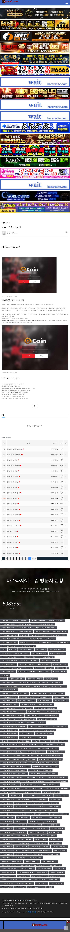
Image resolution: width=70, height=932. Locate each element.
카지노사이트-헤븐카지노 (45, 704)
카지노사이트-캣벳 (7, 806)
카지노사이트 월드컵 (13, 520)
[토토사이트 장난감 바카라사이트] (35, 207)
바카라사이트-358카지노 (61, 642)
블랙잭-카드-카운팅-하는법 (35, 679)
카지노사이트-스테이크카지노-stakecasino (13, 712)
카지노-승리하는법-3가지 (8, 682)
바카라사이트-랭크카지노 (38, 620)
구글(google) (31, 320)
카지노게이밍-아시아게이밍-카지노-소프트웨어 (44, 763)
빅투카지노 (42, 737)
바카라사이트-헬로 (20, 858)
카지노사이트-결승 (7, 803)
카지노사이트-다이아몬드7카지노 (29, 730)
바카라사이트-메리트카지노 (9, 635)
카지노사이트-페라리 (22, 825)
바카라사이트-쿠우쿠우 (44, 850)
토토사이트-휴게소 (41, 883)
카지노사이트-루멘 (7, 828)
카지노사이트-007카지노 (8, 719)
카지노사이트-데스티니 (22, 803)
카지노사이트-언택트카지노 (53, 712)
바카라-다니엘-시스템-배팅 (9, 657)
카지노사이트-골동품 (61, 795)
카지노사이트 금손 (12, 487)
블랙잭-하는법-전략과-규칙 (16, 679)
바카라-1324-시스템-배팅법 (27, 664)
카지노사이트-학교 (21, 832)
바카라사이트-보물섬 (59, 850)
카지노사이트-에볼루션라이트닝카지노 (12, 715)
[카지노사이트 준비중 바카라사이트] (35, 82)
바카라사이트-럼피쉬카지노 (26, 646)
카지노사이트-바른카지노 (24, 839)
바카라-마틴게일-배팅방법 (22, 653)
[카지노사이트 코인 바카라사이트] (35, 347)
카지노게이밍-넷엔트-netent (50, 785)
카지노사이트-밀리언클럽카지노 (47, 719)
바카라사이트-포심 (7, 854)
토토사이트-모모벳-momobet (25, 883)
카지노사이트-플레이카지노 (27, 737)
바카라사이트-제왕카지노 (8, 628)
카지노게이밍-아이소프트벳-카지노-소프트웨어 (14, 774)
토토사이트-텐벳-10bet (57, 872)
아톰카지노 (43, 635)
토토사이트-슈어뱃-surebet (25, 872)
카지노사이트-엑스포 (37, 803)
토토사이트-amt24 (59, 868)
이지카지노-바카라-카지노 (59, 847)
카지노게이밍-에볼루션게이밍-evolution (50, 759)
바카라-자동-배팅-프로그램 (57, 649)
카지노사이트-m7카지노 (44, 697)
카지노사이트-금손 (51, 821)
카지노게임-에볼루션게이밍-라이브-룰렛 (22, 755)
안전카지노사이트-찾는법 (46, 744)
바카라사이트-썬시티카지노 (56, 620)
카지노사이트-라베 (7, 821)
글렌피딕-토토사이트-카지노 (9, 850)
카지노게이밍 (31, 759)
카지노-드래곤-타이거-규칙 (9, 690)
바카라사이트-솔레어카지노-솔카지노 (46, 628)
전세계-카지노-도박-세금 (40, 686)
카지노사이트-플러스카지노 (9, 730)
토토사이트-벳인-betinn (8, 872)
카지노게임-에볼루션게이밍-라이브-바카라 (13, 759)
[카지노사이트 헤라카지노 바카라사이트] (35, 139)
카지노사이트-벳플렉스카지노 (44, 733)
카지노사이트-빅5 (21, 810)
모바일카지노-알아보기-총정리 (27, 682)
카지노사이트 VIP (12, 547)
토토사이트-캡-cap (23, 876)
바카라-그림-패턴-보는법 (26, 649)
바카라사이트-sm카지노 (25, 628)
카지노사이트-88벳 (54, 806)
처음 (6, 558)
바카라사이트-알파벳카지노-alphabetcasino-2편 (42, 639)
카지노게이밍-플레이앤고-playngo (11, 781)
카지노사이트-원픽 (15, 795)
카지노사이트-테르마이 (39, 817)
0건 (9, 234)
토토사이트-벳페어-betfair (49, 861)
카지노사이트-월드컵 (23, 817)
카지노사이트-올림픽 (57, 828)
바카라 (3, 649)
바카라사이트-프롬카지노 (44, 642)
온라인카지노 (5, 741)
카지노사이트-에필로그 (23, 843)
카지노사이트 (5, 693)
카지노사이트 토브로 (13, 553)
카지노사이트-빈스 (47, 795)
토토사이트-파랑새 (55, 865)
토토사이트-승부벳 (42, 872)
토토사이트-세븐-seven (40, 865)
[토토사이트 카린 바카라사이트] (35, 162)
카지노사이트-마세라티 (8, 839)
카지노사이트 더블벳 (13, 542)
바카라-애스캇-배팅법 (43, 664)
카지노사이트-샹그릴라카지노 (27, 719)
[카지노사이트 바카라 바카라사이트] (10, 3)
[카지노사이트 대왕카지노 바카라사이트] (35, 13)
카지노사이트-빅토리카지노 (20, 693)
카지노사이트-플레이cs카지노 (37, 832)
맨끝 (35, 558)
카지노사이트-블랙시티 (52, 825)
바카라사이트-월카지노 (8, 631)
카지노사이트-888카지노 (61, 697)
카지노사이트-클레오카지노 (39, 693)
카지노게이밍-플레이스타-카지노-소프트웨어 (45, 766)
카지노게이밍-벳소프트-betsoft (10, 785)
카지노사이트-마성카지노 (31, 795)
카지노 (3, 679)
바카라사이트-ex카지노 (35, 858)
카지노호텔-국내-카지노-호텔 (9, 748)
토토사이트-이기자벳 (7, 883)
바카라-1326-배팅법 (44, 671)
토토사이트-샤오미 (17, 861)
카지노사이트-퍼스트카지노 (59, 726)
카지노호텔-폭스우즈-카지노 (55, 752)
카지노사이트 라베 (12, 504)
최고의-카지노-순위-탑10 (27, 748)
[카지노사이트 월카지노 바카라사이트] (35, 196)
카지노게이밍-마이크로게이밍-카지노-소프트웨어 (44, 774)
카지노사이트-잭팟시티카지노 (10, 704)
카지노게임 (5, 755)
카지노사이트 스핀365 (13, 526)
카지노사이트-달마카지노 (50, 715)
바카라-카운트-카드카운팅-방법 (50, 660)
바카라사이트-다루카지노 (24, 631)
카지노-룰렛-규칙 (43, 682)
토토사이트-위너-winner (8, 876)
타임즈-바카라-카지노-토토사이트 (39, 847)
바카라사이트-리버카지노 (27, 642)
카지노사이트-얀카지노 (25, 708)
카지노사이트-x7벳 (7, 832)
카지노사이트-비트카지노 (28, 704)
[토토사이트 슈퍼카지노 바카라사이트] (35, 70)
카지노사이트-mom (55, 839)
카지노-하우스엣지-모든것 (58, 686)
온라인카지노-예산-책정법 (29, 744)
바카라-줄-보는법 (41, 649)
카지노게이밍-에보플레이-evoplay (11, 788)
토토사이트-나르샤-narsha (39, 876)
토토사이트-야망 (25, 865)
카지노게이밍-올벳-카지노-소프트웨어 (12, 777)
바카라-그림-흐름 (6, 653)
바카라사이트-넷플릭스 (52, 854)
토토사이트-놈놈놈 (33, 887)
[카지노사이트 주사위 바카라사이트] (35, 173)
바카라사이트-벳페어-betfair (57, 635)
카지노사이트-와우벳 (54, 817)
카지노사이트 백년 (12, 471)
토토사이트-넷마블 (40, 879)
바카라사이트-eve (6, 858)
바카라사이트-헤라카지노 (8, 646)
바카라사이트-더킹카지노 (8, 624)
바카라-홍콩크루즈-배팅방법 (27, 657)
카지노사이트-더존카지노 (35, 712)
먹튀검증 (12, 304)
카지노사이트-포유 (55, 799)
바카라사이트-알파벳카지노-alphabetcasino (13, 639)
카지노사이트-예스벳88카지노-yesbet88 (12, 722)
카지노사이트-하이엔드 (40, 799)
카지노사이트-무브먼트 (36, 821)
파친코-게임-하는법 (51, 679)
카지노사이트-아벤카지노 (27, 697)
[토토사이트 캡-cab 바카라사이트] (35, 59)
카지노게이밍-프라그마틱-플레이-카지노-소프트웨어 (15, 766)
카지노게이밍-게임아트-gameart (10, 792)
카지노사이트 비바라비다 (14, 454)
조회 (61, 443)
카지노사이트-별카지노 (26, 733)
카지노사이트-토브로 (7, 814)
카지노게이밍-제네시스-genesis (31, 792)
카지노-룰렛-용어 (56, 682)
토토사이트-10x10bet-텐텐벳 (9, 865)
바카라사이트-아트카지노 (27, 850)
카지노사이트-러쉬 (7, 847)
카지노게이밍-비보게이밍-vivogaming (34, 781)
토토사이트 (5, 861)
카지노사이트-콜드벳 (40, 839)
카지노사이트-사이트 (54, 832)
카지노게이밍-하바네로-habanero (57, 781)
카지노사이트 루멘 (12, 460)
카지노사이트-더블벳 (35, 814)
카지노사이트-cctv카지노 (56, 693)
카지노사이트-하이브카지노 (9, 737)
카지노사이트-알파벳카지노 (9, 697)
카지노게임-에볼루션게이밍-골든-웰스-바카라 (49, 755)
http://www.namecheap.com (19, 392)
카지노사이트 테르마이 (13, 515)
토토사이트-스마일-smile (56, 876)
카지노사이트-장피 (22, 836)
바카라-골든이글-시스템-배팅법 (26, 671)
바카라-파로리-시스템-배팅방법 (29, 660)
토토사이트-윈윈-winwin (32, 861)
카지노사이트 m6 (12, 531)
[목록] (66, 232)
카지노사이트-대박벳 (7, 810)
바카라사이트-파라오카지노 (20, 620)
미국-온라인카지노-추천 (39, 741)
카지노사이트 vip (12, 536)
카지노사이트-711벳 (39, 806)
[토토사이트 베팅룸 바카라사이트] (35, 47)
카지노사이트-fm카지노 (8, 701)
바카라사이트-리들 (37, 854)
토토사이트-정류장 (7, 887)
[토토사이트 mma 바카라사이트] (35, 25)
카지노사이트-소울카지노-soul (26, 701)
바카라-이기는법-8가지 (31, 668)
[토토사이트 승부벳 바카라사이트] (35, 93)
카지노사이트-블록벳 (36, 836)
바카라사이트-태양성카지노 (9, 642)
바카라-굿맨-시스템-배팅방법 (9, 660)
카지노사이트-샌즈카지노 (8, 708)
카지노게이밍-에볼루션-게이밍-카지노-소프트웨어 (15, 763)
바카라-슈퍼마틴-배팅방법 (39, 653)
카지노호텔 (60, 744)
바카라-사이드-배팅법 (59, 671)
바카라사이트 (5, 320)
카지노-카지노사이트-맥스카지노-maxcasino (13, 726)
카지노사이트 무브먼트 (13, 493)
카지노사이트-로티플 (7, 836)
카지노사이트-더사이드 (8, 799)
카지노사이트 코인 (12, 498)
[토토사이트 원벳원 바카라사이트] (35, 36)
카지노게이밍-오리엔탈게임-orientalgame (57, 788)
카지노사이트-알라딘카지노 (23, 806)
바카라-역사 (5, 675)
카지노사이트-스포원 (7, 843)
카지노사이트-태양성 (35, 810)
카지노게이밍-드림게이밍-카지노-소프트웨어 (13, 770)
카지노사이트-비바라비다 (22, 828)
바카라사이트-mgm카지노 (46, 624)
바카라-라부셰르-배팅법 (8, 671)
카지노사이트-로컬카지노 (39, 843)
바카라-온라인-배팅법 (46, 668)
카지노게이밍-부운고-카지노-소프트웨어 (40, 770)
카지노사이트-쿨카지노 (61, 701)
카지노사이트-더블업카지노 (9, 733)
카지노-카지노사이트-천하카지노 (35, 722)
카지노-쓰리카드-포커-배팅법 (9, 686)
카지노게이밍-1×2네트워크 (51, 792)
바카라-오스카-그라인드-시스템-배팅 (11, 668)
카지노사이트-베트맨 (21, 847)
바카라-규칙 (12, 649)
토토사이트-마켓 (20, 887)
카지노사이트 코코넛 (13, 482)
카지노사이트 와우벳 (13, 509)
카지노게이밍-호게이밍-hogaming (33, 788)
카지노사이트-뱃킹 (51, 836)
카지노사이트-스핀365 (8, 817)
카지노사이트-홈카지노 (44, 701)
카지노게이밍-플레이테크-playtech (57, 777)
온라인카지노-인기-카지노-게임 (58, 741)
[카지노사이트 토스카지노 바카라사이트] (35, 127)
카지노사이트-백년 (37, 825)
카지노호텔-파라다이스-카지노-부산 (47, 748)
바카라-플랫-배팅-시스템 (59, 664)
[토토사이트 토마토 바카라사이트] (35, 150)
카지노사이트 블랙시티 (13, 465)
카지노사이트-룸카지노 (48, 730)
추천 (66, 443)
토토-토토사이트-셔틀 (56, 883)
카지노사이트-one (55, 843)
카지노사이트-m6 (62, 814)
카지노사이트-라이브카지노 (40, 828)
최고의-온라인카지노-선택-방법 (21, 741)
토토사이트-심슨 (26, 879)
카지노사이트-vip (21, 814)
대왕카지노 (33, 635)
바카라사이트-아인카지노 (42, 631)
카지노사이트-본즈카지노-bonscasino (45, 708)
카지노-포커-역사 (25, 686)
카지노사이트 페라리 (13, 476)
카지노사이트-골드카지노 (33, 715)
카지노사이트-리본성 (50, 810)
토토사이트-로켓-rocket (27, 868)
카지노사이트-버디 (52, 803)
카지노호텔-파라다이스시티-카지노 (35, 752)
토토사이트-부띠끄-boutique (9, 868)
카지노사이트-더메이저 (24, 799)
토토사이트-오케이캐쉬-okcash (10, 879)
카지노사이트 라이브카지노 (15, 449)
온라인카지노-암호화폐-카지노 (10, 744)
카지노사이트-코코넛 (7, 825)
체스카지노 (23, 635)
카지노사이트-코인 (21, 821)
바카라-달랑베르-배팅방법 (9, 664)
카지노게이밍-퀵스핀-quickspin (30, 785)
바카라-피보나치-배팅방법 (57, 653)
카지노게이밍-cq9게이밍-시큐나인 (35, 777)
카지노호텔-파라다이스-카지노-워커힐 (12, 752)
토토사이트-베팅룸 (47, 887)
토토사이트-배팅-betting (44, 868)
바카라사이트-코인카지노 (59, 631)
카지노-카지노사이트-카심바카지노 (38, 726)
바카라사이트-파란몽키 (22, 854)
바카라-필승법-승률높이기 (46, 657)
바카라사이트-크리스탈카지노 (27, 624)
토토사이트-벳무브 (54, 879)
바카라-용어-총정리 (62, 668)
